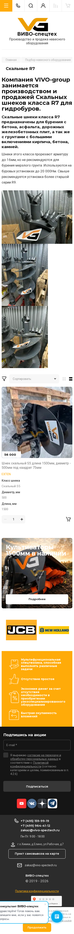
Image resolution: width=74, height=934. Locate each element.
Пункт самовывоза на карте (37, 853)
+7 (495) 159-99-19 (35, 821)
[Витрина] (63, 378)
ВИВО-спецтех (37, 33)
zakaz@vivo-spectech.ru (40, 830)
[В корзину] (68, 519)
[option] (21, 630)
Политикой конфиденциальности (29, 764)
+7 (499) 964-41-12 (35, 826)
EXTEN (6, 474)
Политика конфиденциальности (37, 891)
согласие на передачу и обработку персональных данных (35, 757)
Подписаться (37, 786)
